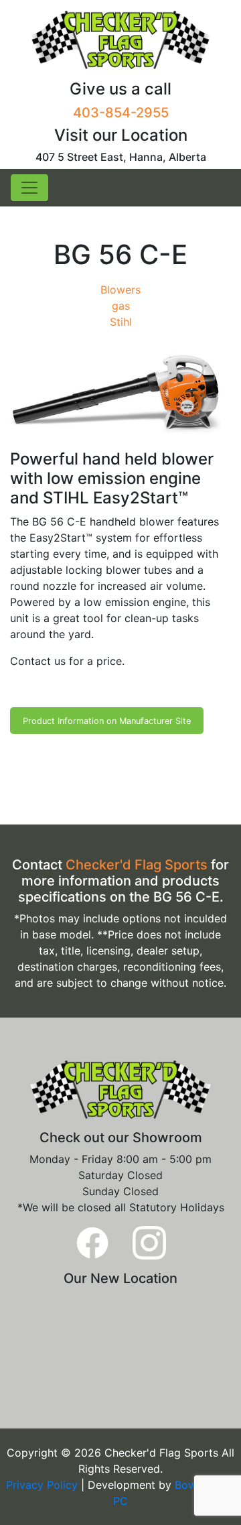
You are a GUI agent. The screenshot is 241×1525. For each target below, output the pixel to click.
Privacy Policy (43, 1484)
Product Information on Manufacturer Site (107, 721)
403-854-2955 (121, 113)
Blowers (120, 289)
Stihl (121, 321)
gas (121, 305)
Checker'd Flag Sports (137, 865)
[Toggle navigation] (29, 187)
